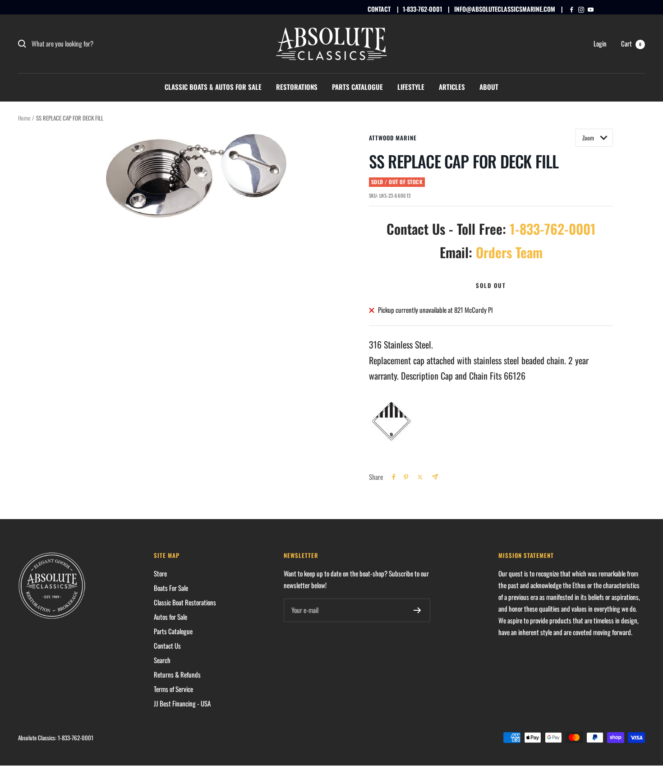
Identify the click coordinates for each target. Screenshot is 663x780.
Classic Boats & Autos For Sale (213, 87)
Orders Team (509, 252)
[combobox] (99, 44)
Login (600, 43)
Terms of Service (173, 689)
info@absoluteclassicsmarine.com (504, 9)
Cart (631, 43)
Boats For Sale (171, 588)
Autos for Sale (170, 617)
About (488, 87)
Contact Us (167, 645)
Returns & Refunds (177, 674)
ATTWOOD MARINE (393, 137)
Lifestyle (410, 87)
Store (160, 573)
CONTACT (379, 9)
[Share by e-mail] (435, 477)
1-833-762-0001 (422, 9)
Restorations (297, 87)
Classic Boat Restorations (185, 602)
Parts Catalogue (357, 87)
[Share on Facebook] (394, 477)
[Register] (417, 610)
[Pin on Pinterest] (406, 477)
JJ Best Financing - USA (182, 703)
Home (24, 117)
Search (162, 660)
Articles (452, 87)
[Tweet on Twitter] (420, 477)
